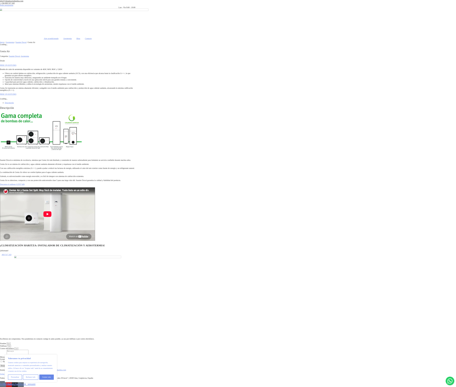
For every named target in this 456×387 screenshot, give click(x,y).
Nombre (3, 343)
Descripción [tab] (9, 103)
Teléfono (3, 346)
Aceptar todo (46, 377)
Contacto (88, 39)
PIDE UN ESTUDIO (8, 65)
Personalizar (15, 377)
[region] (31, 368)
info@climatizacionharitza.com (11, 1)
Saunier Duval (21, 42)
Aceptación (4, 359)
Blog (78, 39)
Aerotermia (67, 39)
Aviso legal (4, 374)
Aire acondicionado (51, 39)
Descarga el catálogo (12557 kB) (12, 184)
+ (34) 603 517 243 (7, 3)
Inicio (2, 42)
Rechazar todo (30, 377)
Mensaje (3, 357)
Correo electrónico (7, 348)
